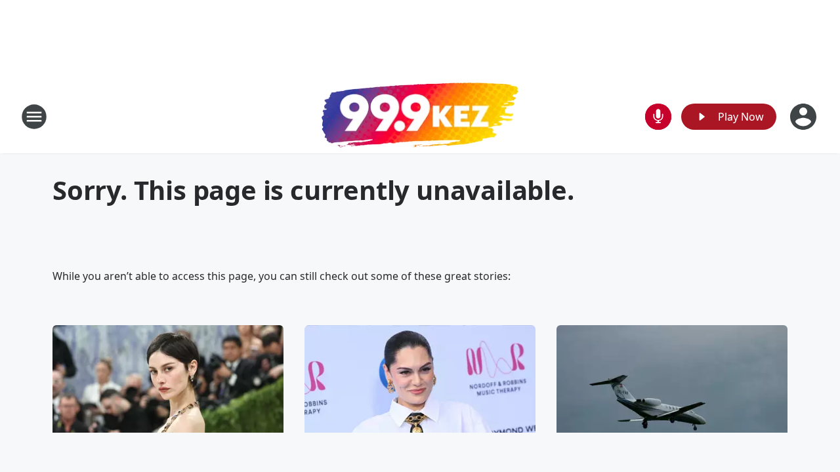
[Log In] (804, 117)
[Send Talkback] (658, 117)
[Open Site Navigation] (34, 117)
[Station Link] (420, 117)
